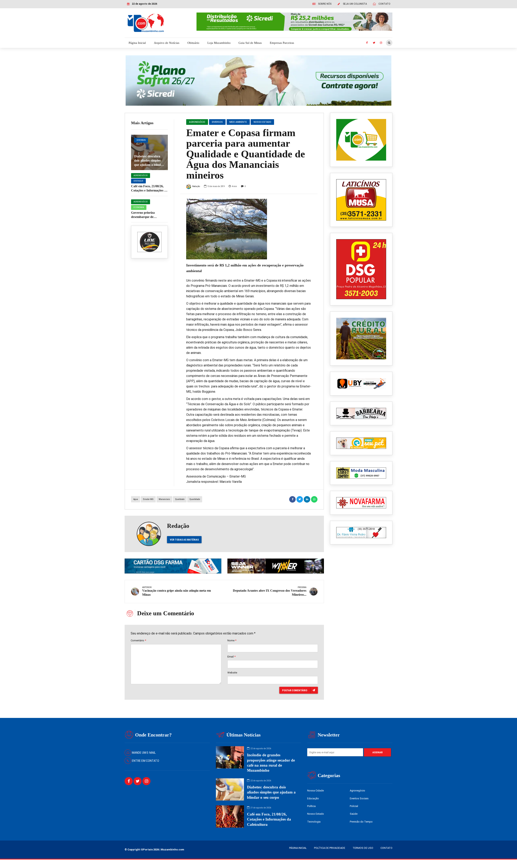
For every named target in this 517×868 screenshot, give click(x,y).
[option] (249, 229)
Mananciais (164, 499)
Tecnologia (313, 821)
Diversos (141, 140)
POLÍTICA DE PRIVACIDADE (329, 847)
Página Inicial (137, 42)
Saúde (353, 813)
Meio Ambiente (238, 121)
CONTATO (386, 847)
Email (231, 656)
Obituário (193, 42)
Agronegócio (140, 175)
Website (232, 672)
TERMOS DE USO (363, 847)
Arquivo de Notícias (166, 42)
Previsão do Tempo (361, 821)
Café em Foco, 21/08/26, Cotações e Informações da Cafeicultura (149, 190)
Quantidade (194, 499)
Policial (354, 806)
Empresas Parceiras (282, 42)
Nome (231, 640)
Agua (135, 499)
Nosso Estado (262, 121)
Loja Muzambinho (219, 42)
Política (311, 806)
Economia (138, 207)
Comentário (138, 640)
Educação (313, 798)
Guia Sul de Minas (250, 42)
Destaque (138, 181)
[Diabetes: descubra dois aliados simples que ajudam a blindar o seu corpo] (149, 152)
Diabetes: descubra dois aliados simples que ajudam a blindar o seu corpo (271, 792)
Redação (196, 186)
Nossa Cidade (315, 790)
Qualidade (179, 499)
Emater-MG (148, 499)
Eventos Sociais (359, 798)
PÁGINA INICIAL (298, 847)
